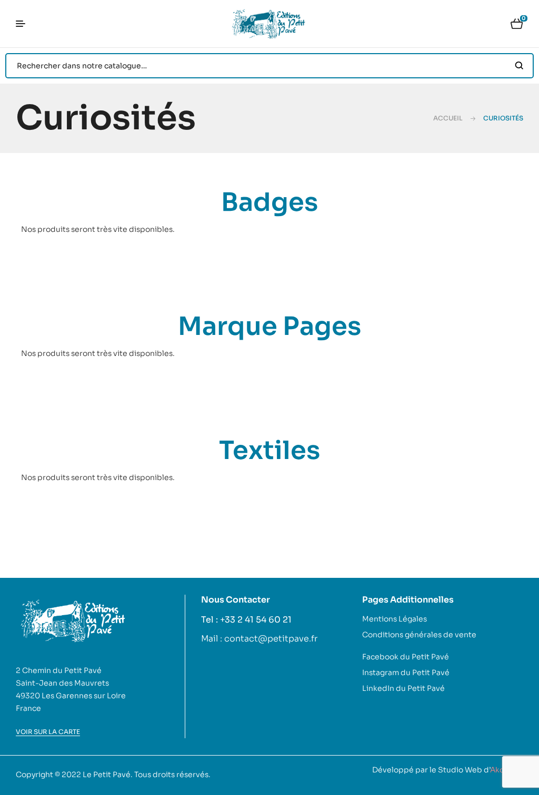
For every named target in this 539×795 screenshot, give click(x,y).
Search (519, 65)
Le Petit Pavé (107, 774)
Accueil (448, 118)
